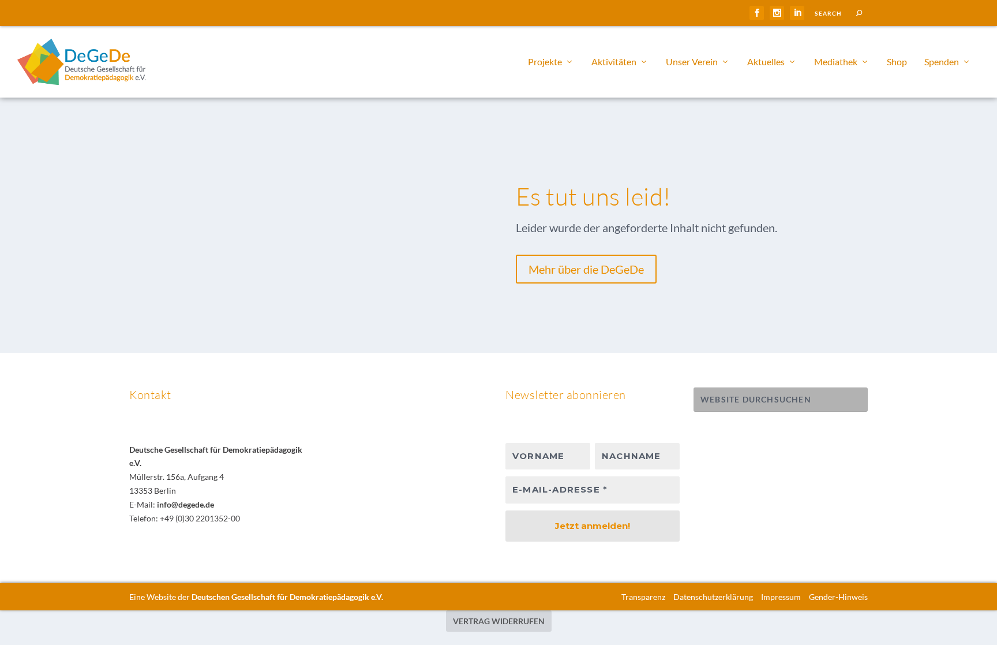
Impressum (781, 597)
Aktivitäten (613, 62)
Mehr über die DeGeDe (586, 269)
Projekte (545, 62)
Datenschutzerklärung (713, 597)
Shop (897, 62)
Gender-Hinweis (838, 597)
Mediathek (835, 62)
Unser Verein (692, 62)
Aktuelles (766, 62)
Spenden (941, 62)
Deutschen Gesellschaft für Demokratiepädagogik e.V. (287, 597)
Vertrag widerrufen (499, 621)
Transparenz (643, 597)
